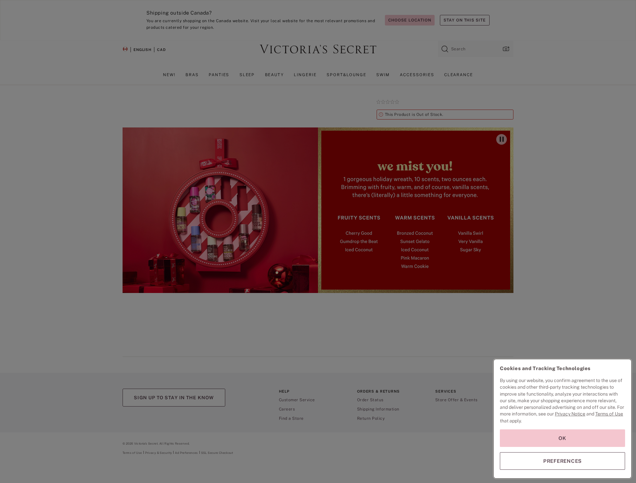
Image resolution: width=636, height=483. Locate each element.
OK (562, 438)
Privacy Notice (570, 413)
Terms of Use (609, 413)
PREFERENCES (562, 461)
